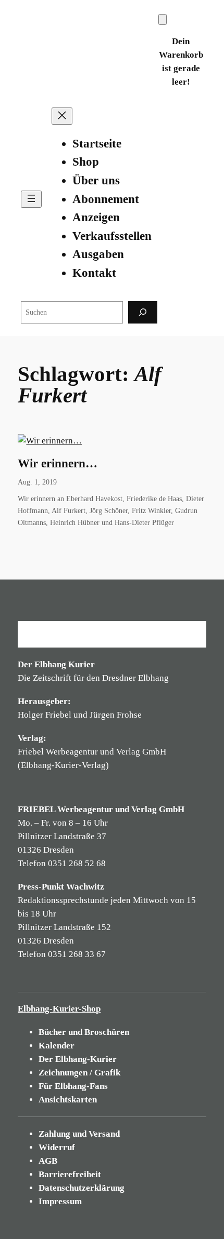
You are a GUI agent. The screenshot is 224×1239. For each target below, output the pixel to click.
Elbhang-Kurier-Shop (59, 1009)
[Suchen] (142, 312)
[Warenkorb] (162, 19)
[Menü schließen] (62, 116)
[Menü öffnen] (31, 199)
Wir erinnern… (57, 463)
